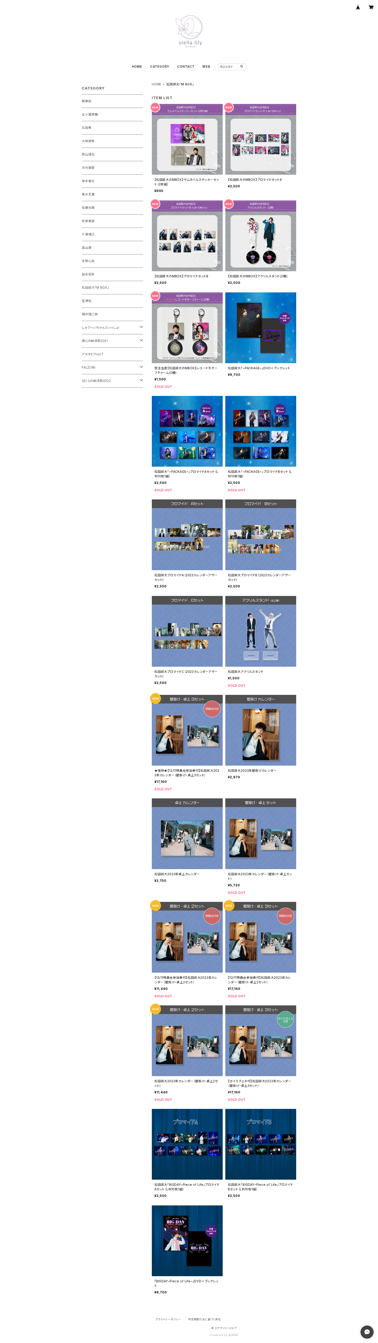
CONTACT (185, 66)
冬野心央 (88, 261)
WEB (206, 66)
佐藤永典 (88, 207)
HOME (137, 66)
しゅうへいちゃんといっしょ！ (101, 327)
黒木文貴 (88, 194)
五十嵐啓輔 (90, 114)
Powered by (219, 1335)
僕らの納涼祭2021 (95, 341)
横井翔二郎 (90, 314)
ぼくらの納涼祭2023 (96, 381)
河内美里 (88, 167)
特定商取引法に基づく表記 (204, 1319)
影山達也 (88, 154)
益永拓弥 (88, 274)
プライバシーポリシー (168, 1319)
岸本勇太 (88, 181)
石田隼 (86, 127)
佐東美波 (88, 221)
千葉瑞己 (88, 234)
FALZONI (88, 367)
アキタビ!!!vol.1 (92, 354)
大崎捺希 (88, 141)
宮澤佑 (86, 301)
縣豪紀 (86, 101)
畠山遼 (86, 247)
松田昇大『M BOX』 (95, 287)
